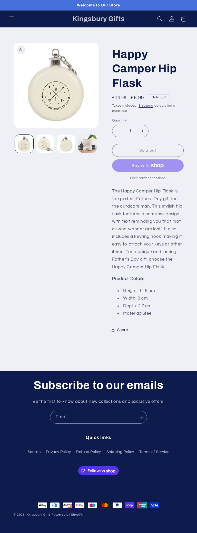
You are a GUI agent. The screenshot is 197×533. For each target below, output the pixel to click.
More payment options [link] (147, 178)
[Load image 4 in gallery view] (87, 144)
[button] (11, 19)
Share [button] (122, 330)
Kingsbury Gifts (39, 514)
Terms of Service (154, 452)
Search (34, 452)
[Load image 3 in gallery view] (66, 144)
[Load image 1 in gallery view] (24, 144)
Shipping (146, 105)
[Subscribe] (141, 417)
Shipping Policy (120, 452)
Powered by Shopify (67, 514)
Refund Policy (88, 452)
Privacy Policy (58, 452)
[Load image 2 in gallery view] (45, 144)
